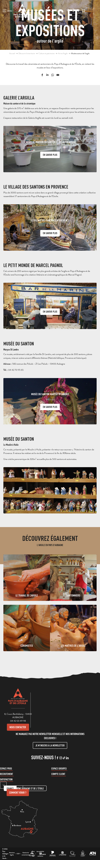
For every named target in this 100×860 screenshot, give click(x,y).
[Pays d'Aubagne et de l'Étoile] (22, 11)
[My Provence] (42, 853)
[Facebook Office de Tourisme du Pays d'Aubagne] (57, 758)
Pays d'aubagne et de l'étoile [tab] (29, 788)
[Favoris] (78, 10)
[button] (68, 10)
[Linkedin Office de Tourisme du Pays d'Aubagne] (67, 758)
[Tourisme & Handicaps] (82, 853)
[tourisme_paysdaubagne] (64, 758)
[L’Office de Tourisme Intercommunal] (32, 853)
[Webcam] (73, 11)
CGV (18, 854)
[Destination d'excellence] (72, 853)
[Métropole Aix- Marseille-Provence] (62, 853)
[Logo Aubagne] (18, 698)
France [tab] (10, 788)
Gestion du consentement (26, 854)
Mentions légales (12, 854)
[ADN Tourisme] (92, 853)
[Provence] (52, 853)
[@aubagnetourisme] (60, 758)
